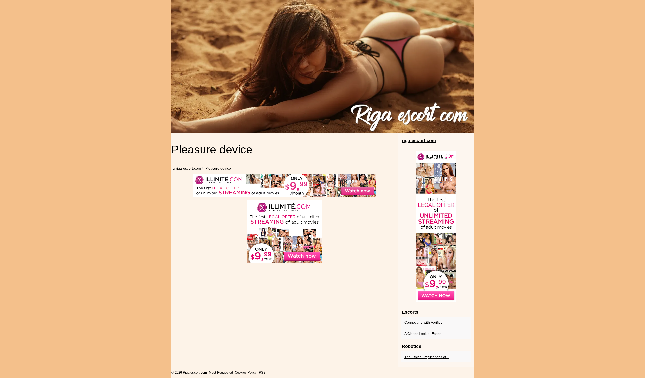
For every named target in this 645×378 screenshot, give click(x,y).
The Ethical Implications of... (426, 357)
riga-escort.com (188, 168)
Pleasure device (218, 168)
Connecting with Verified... (425, 322)
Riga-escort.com (195, 372)
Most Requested (221, 372)
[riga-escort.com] (322, 66)
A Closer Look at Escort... (424, 334)
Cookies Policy (246, 372)
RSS (262, 372)
